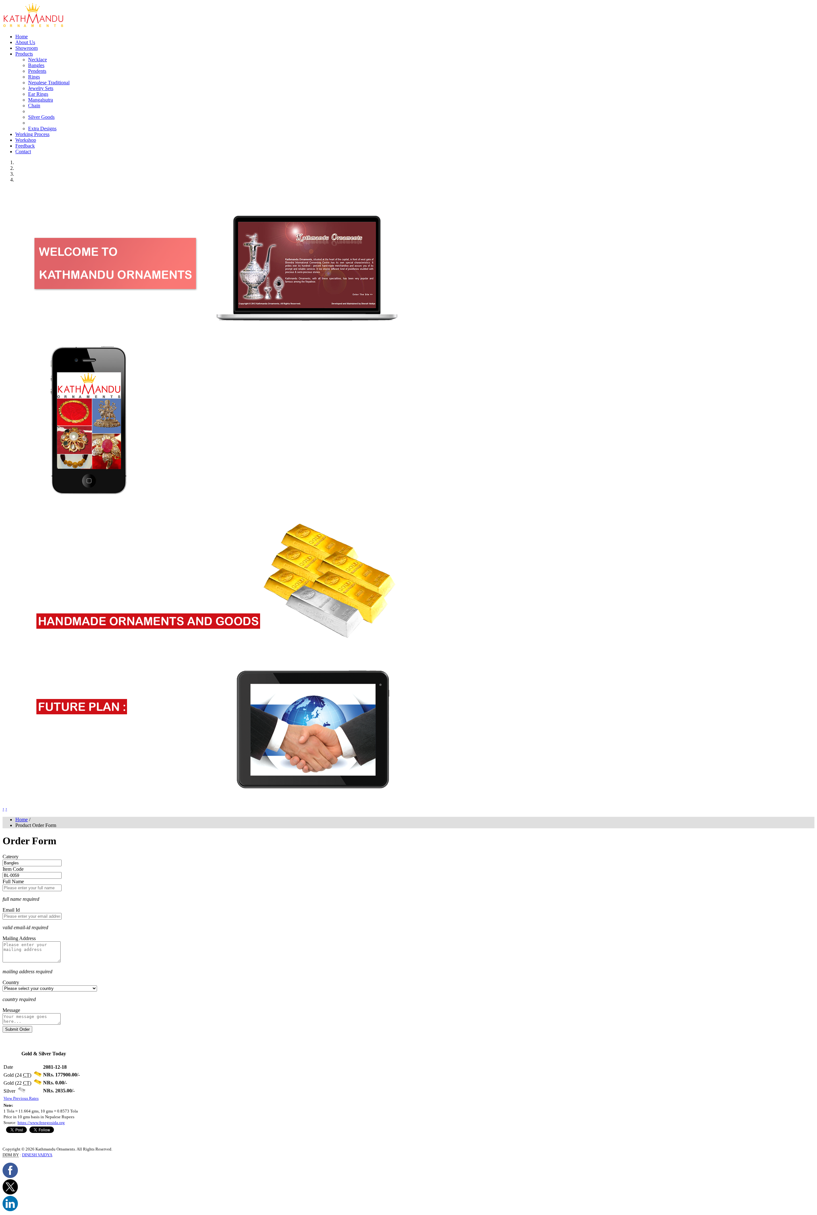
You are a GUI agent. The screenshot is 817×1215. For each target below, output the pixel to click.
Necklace (37, 59)
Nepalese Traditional (49, 82)
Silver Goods (41, 117)
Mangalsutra (40, 100)
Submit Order (17, 1029)
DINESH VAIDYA (37, 1154)
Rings (34, 77)
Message (11, 1010)
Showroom (26, 48)
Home (21, 36)
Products (24, 54)
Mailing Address (19, 938)
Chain (34, 105)
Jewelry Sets (40, 88)
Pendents (37, 71)
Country (11, 982)
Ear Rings (38, 94)
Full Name (13, 881)
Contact (23, 151)
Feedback (25, 145)
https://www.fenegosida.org (41, 1122)
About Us (25, 42)
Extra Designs (42, 128)
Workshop (25, 140)
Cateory (11, 856)
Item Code (13, 869)
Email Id (11, 910)
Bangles (36, 65)
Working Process (32, 134)
